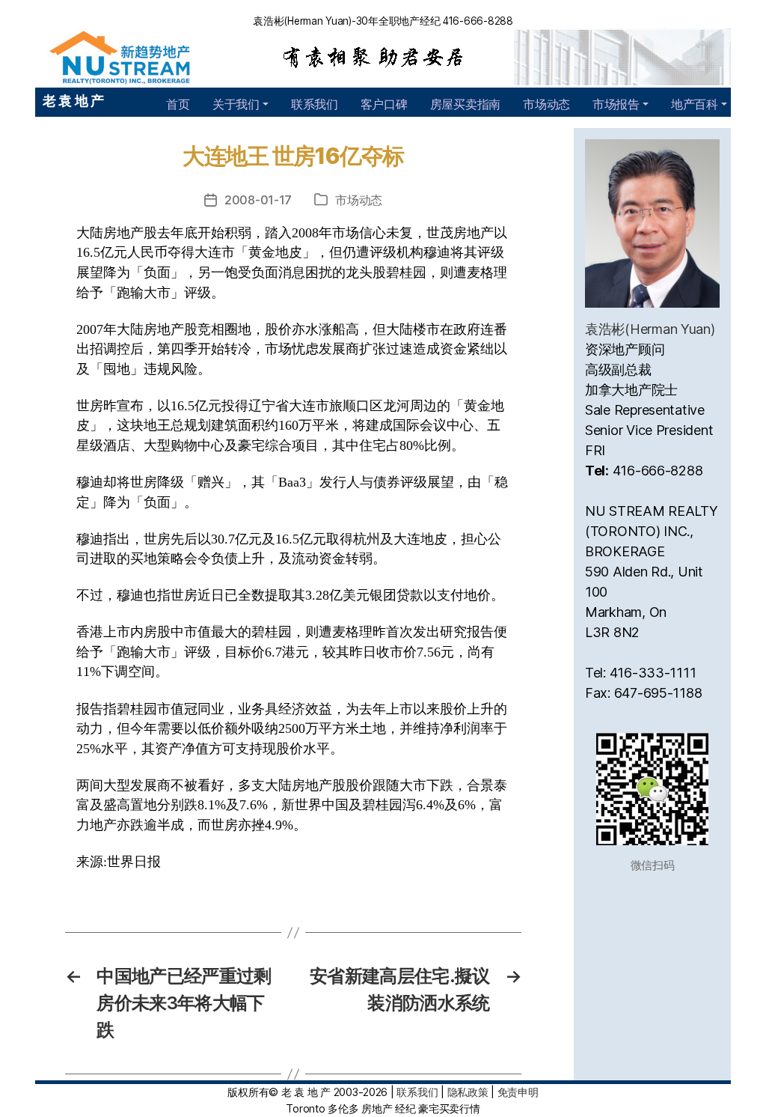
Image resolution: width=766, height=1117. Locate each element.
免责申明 (518, 1092)
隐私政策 (467, 1092)
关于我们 (236, 104)
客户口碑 (384, 104)
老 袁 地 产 (73, 101)
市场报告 (616, 104)
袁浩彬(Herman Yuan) (650, 329)
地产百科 (694, 104)
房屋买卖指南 (465, 104)
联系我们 (314, 104)
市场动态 (546, 104)
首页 (177, 104)
